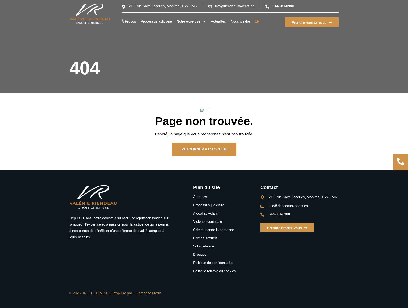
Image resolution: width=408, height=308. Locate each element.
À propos (200, 197)
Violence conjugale (207, 221)
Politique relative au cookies (214, 271)
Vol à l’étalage (203, 246)
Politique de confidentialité (213, 263)
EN (257, 21)
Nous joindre (240, 21)
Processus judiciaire (156, 21)
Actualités (218, 21)
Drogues (199, 254)
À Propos (129, 21)
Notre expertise (188, 21)
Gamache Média (149, 293)
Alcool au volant (205, 213)
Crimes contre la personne (213, 230)
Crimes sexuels (205, 238)
